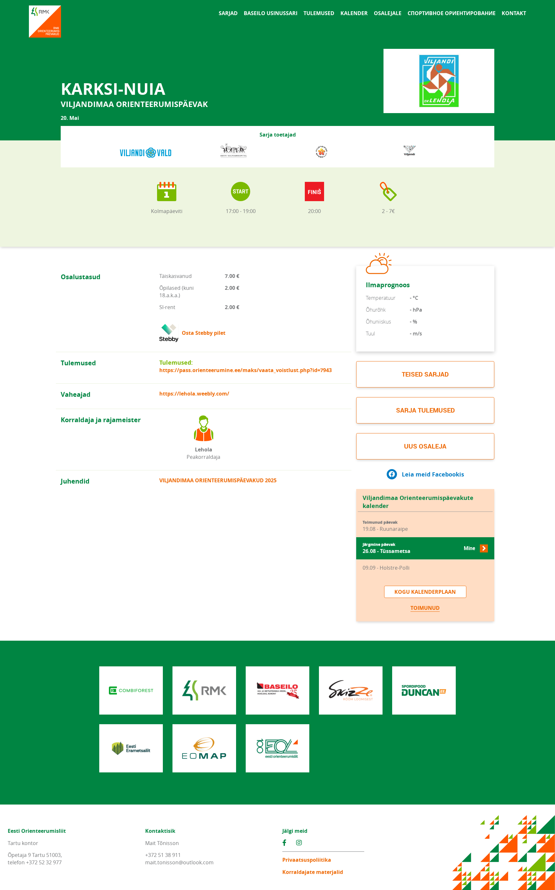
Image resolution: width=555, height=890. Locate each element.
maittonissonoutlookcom (179, 862)
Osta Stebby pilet (203, 332)
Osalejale (387, 13)
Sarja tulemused (425, 410)
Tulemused (319, 13)
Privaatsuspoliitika (306, 859)
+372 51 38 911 (163, 855)
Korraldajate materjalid (312, 872)
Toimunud (425, 607)
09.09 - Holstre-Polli (386, 567)
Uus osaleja (425, 446)
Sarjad (228, 13)
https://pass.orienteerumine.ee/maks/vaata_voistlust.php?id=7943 (245, 370)
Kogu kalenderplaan (425, 591)
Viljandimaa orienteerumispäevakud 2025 (218, 480)
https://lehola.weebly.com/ (194, 393)
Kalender (354, 13)
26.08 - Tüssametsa (419, 548)
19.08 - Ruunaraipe (385, 526)
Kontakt (514, 13)
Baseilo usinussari (270, 13)
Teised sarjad (425, 374)
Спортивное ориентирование (452, 13)
